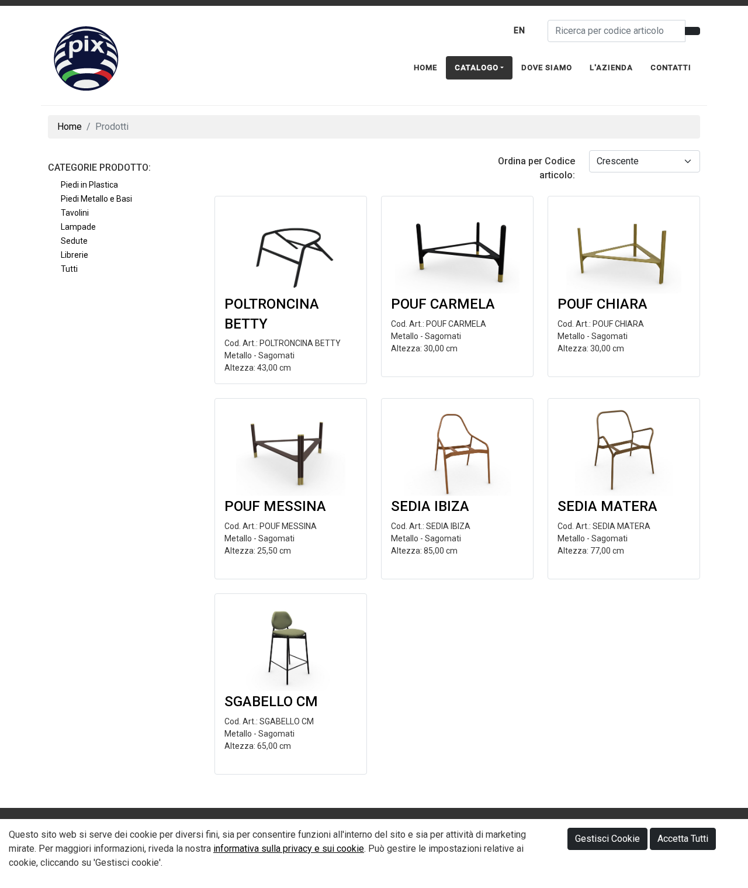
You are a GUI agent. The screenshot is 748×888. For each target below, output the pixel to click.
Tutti (69, 269)
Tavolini (75, 212)
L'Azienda (611, 67)
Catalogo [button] (476, 67)
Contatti (670, 67)
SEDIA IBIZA (430, 506)
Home (425, 67)
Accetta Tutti (682, 838)
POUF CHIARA (602, 304)
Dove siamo (546, 67)
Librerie (74, 255)
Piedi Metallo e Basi (96, 198)
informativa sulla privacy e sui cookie (288, 848)
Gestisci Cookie (607, 838)
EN (519, 30)
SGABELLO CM (271, 701)
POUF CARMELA (443, 304)
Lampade (78, 226)
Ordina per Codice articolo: (536, 168)
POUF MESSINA (275, 506)
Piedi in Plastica (89, 184)
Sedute (74, 241)
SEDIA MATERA (607, 506)
